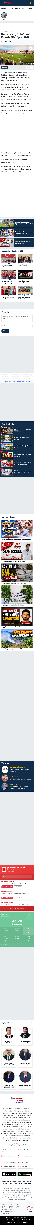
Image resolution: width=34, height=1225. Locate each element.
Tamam (25, 1222)
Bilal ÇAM (13, 784)
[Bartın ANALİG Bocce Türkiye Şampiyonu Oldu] (8, 258)
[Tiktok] (21, 1144)
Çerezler (19, 1223)
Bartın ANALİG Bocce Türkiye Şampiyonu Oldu (7, 265)
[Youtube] (18, 1144)
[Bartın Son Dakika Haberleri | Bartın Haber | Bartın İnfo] (7, 3)
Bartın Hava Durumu (25, 1149)
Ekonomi (5, 1183)
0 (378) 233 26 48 (8, 886)
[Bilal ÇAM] (4, 786)
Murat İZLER (14, 776)
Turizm (25, 1183)
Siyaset (17, 8)
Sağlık (11, 1183)
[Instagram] (15, 1144)
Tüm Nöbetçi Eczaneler (17, 908)
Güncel (10, 8)
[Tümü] (32, 763)
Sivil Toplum (18, 1183)
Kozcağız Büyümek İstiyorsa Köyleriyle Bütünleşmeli (19, 787)
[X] (12, 1144)
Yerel (29, 1183)
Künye (11, 1209)
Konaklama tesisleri (9, 1211)
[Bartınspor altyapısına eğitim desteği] (25, 258)
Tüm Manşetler (24, 1162)
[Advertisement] (17, 134)
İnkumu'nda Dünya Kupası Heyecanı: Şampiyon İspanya (7, 281)
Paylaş (5, 67)
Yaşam (30, 8)
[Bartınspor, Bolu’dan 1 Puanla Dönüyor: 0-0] (17, 55)
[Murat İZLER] (4, 778)
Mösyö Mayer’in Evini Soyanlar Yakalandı (19, 770)
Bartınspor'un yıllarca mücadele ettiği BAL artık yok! (24, 281)
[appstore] (9, 1174)
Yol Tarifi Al (18, 886)
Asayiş (3, 8)
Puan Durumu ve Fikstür (9, 1162)
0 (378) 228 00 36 (8, 897)
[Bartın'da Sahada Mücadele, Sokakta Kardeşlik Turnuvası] (25, 290)
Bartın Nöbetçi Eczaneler (6, 1150)
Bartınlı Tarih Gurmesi (18, 767)
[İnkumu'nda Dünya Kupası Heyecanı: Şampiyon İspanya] (8, 274)
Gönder (5, 331)
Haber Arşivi (23, 1166)
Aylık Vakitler (6, 944)
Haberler (4, 31)
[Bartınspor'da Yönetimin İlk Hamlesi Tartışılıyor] (8, 290)
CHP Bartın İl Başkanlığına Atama (20, 779)
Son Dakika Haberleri (9, 1166)
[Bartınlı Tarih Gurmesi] (4, 769)
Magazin (4, 1209)
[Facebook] (9, 1144)
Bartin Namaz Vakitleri (9, 1156)
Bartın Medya (6, 1213)
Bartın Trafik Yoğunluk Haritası (25, 1157)
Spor (24, 8)
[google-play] (25, 1174)
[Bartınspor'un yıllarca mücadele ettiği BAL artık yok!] (25, 274)
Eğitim (29, 1181)
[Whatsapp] (24, 1144)
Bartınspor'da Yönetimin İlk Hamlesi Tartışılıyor (7, 297)
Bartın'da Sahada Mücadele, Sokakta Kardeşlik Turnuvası (24, 297)
